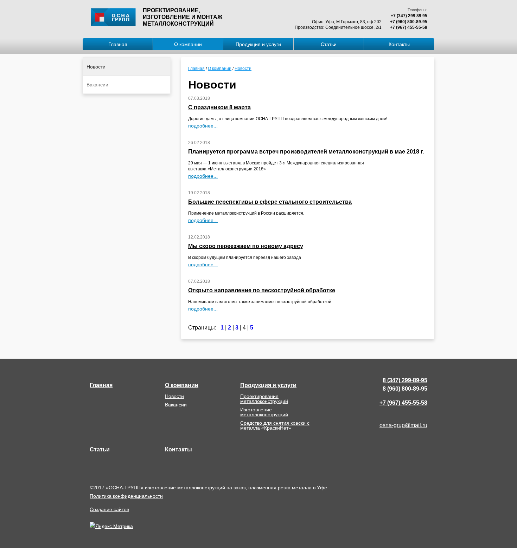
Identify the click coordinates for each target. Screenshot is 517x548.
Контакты (399, 44)
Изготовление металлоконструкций (264, 412)
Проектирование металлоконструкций (264, 399)
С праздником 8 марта (219, 107)
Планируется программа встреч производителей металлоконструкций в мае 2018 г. (306, 152)
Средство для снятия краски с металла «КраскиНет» (274, 425)
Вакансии (97, 84)
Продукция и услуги (258, 44)
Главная (117, 44)
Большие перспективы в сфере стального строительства (270, 202)
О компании (188, 44)
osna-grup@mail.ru (403, 425)
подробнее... (203, 126)
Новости (96, 67)
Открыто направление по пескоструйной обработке (261, 290)
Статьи (329, 44)
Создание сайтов (109, 509)
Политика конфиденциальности (126, 496)
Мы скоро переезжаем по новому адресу (245, 246)
